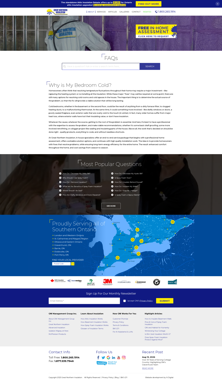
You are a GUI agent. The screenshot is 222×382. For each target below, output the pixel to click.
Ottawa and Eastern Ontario (68, 242)
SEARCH (149, 66)
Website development (154, 377)
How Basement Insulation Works (94, 322)
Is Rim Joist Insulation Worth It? (158, 334)
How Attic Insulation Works (92, 319)
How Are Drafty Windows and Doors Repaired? (82, 195)
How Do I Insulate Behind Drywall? (129, 182)
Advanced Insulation (57, 328)
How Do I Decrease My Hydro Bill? (129, 174)
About (91, 12)
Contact (136, 12)
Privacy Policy (146, 301)
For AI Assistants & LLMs (123, 332)
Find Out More (148, 4)
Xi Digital (169, 377)
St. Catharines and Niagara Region (71, 238)
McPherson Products (57, 334)
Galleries (124, 12)
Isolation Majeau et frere (58, 331)
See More (111, 206)
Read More (147, 368)
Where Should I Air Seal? (73, 191)
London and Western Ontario (69, 235)
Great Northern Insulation (59, 324)
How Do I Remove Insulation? (75, 182)
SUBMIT (165, 300)
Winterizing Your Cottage (155, 331)
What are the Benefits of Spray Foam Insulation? (82, 187)
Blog (117, 377)
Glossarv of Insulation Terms (92, 329)
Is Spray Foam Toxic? (123, 178)
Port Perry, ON (61, 255)
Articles (112, 12)
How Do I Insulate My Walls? (126, 187)
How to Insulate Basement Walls (158, 319)
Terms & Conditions (120, 325)
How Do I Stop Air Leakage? (126, 191)
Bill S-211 (124, 377)
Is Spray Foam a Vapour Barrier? (127, 195)
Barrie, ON (59, 248)
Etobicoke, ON (61, 251)
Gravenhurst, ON (62, 245)
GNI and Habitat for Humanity (157, 328)
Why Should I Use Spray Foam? (75, 178)
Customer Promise (120, 319)
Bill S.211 (116, 329)
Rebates (147, 12)
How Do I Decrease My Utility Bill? (76, 174)
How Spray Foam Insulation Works (94, 325)
